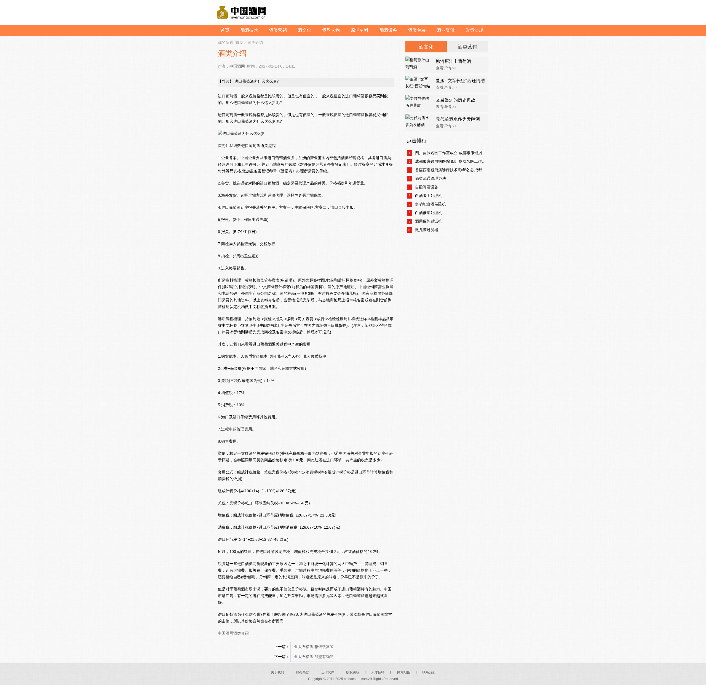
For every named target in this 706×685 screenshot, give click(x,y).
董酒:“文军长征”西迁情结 (460, 80)
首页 (225, 30)
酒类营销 (278, 30)
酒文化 (304, 30)
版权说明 (352, 672)
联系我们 (428, 672)
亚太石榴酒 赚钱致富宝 (314, 647)
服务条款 (302, 672)
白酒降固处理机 (428, 196)
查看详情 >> (446, 68)
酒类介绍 (255, 43)
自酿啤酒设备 (426, 187)
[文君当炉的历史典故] (419, 103)
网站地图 (403, 672)
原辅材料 (359, 30)
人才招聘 (377, 672)
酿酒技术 (249, 30)
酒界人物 (331, 30)
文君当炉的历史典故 (455, 100)
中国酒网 (237, 66)
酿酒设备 (388, 30)
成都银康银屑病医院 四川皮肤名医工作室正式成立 (451, 161)
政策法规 (474, 30)
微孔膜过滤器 (426, 230)
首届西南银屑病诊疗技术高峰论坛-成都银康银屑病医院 (451, 170)
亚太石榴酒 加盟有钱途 (314, 657)
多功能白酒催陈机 (430, 204)
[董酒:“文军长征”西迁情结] (419, 84)
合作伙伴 (327, 672)
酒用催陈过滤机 (428, 221)
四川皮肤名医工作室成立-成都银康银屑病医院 (451, 153)
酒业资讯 (445, 30)
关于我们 (277, 672)
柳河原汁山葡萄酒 (453, 61)
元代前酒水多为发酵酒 (458, 119)
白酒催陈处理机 (428, 213)
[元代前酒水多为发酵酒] (419, 122)
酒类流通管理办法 (430, 178)
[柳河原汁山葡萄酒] (419, 65)
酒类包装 (417, 30)
